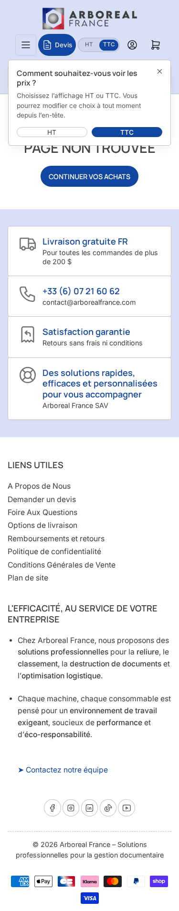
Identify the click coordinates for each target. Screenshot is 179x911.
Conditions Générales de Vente (62, 564)
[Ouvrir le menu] (25, 44)
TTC (110, 44)
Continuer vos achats (89, 176)
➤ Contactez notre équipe (63, 769)
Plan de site (28, 577)
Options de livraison (42, 525)
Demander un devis (42, 499)
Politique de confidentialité (54, 551)
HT (91, 44)
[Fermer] (159, 71)
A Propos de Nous (39, 486)
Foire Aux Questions (42, 512)
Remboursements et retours (56, 538)
